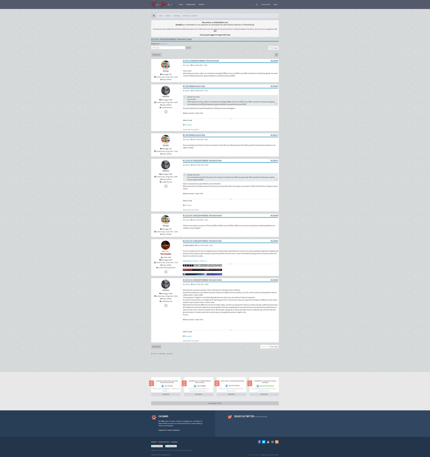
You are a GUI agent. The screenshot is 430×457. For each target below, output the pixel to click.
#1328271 (274, 135)
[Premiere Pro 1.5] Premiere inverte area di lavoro (200, 381)
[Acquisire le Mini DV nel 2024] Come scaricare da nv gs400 (167, 381)
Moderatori (164, 44)
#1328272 (274, 160)
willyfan (165, 96)
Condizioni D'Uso (163, 442)
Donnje (166, 71)
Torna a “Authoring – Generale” (162, 354)
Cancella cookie (253, 455)
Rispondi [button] (157, 55)
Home (181, 4)
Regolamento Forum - (195, 261)
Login (275, 4)
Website (201, 4)
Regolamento (190, 4)
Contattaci (174, 442)
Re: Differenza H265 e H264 (194, 86)
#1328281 (274, 241)
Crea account (265, 4)
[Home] (153, 15)
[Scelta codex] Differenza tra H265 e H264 (171, 39)
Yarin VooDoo (165, 254)
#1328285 (274, 280)
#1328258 (274, 61)
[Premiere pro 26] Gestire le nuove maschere (265, 381)
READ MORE (165, 394)
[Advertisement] (215, 365)
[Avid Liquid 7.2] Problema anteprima (232, 381)
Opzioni (264, 347)
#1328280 (274, 215)
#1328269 (274, 86)
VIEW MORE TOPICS (215, 403)
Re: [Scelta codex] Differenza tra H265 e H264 (202, 160)
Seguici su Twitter (251, 416)
